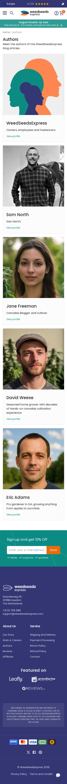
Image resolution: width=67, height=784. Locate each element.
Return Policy (38, 645)
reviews (7, 651)
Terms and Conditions (43, 774)
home (6, 32)
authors (7, 645)
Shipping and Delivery (43, 634)
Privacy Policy (19, 774)
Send (53, 550)
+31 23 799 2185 (12, 610)
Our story (8, 634)
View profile (13, 136)
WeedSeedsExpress (26, 123)
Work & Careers (12, 640)
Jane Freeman (21, 306)
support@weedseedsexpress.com (23, 614)
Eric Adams (18, 497)
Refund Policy (38, 651)
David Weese (20, 397)
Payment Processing (42, 640)
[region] (33, 24)
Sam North (17, 214)
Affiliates (8, 656)
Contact (35, 656)
